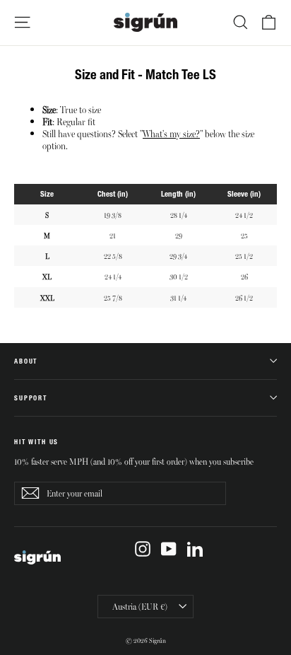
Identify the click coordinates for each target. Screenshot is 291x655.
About (25, 361)
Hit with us (36, 442)
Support (30, 398)
